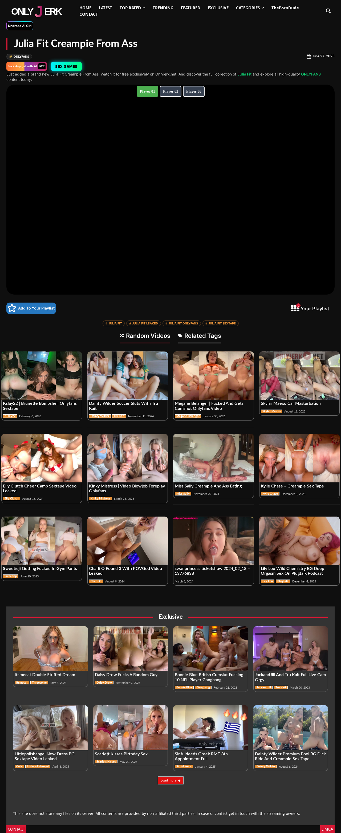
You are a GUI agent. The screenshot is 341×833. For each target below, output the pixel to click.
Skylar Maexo (271, 411)
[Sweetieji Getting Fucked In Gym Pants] (41, 541)
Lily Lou (267, 581)
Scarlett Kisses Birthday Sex (121, 754)
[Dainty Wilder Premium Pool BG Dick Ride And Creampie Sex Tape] (290, 727)
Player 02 (170, 91)
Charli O (96, 581)
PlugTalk (283, 581)
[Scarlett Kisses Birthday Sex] (130, 727)
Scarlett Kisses (106, 761)
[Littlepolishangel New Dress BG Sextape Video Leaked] (50, 727)
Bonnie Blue (184, 687)
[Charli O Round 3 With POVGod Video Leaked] (127, 541)
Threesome (39, 682)
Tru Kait (119, 416)
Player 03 (193, 91)
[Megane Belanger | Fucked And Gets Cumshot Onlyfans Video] (213, 375)
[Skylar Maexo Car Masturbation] (299, 375)
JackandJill (264, 687)
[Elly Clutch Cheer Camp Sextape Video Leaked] (41, 458)
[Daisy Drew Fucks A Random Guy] (130, 648)
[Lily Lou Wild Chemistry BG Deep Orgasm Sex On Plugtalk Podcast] (299, 541)
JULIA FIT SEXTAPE (220, 323)
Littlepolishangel (38, 766)
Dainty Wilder (100, 416)
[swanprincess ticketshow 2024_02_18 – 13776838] (213, 541)
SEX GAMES (66, 66)
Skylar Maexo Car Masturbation (291, 403)
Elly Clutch (11, 498)
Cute (19, 766)
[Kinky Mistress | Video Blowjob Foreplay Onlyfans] (127, 458)
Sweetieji (11, 576)
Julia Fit (244, 74)
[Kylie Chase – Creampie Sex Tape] (299, 458)
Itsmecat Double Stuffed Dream (45, 675)
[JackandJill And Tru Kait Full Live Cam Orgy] (290, 648)
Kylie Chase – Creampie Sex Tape (292, 486)
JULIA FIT (113, 323)
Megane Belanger (188, 416)
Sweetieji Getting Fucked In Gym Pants (40, 568)
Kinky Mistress (100, 498)
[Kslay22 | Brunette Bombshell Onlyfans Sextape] (41, 375)
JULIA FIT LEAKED (143, 323)
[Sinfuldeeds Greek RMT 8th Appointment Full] (210, 727)
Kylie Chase (270, 493)
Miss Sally (183, 493)
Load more (169, 780)
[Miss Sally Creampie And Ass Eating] (213, 458)
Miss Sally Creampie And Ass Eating (208, 486)
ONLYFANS (19, 56)
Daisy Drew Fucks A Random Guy (126, 675)
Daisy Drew (104, 682)
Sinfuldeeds (184, 766)
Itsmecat (21, 682)
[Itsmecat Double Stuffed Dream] (50, 648)
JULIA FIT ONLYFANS (181, 323)
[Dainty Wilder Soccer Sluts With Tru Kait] (127, 375)
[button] (328, 10)
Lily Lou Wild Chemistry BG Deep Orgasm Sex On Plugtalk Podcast (292, 571)
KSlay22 (10, 416)
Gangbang (203, 687)
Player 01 (147, 91)
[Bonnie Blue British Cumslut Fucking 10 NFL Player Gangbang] (210, 648)
